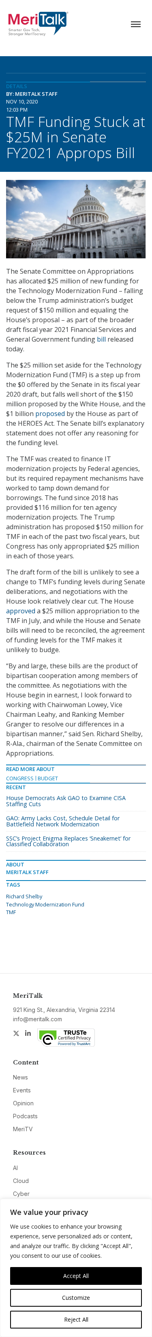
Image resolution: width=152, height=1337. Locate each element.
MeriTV (23, 1129)
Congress (20, 778)
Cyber (21, 1193)
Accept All (76, 1276)
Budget (48, 778)
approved (20, 610)
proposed (50, 413)
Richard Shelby (24, 896)
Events (22, 1090)
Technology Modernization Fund (45, 904)
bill (101, 339)
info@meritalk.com (37, 1019)
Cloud (21, 1180)
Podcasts (25, 1116)
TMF (11, 912)
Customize (76, 1297)
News (20, 1077)
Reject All (76, 1319)
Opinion (23, 1103)
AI (15, 1167)
